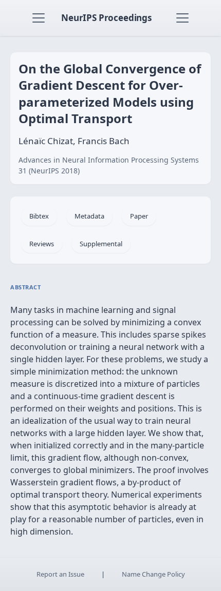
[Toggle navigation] (38, 18)
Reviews (41, 243)
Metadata (89, 216)
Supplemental (101, 243)
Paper (139, 216)
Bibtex (39, 216)
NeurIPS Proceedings (106, 18)
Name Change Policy (153, 574)
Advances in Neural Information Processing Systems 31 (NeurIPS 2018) (109, 165)
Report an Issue (60, 574)
